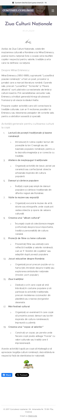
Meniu (53, 10)
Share (8, 375)
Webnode (32, 416)
